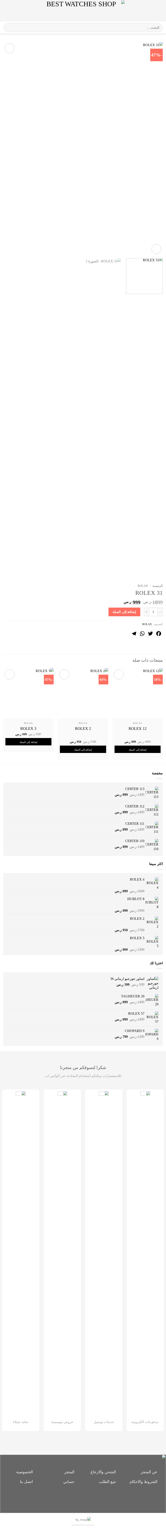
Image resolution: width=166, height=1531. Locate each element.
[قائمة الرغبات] (150, 11)
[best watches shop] (83, 10)
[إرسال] (8, 27)
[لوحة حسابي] (13, 11)
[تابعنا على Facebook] (90, 1497)
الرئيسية (157, 585)
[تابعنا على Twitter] (75, 1497)
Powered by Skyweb (83, 1525)
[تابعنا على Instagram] (83, 1497)
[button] (159, 10)
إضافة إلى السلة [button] (137, 749)
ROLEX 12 (138, 728)
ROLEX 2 (83, 728)
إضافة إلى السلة (124, 612)
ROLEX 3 (28, 728)
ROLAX (143, 585)
